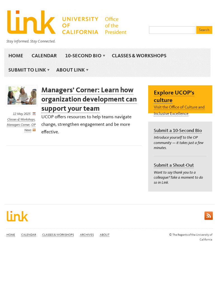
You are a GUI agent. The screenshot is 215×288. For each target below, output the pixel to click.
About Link (68, 70)
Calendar (44, 55)
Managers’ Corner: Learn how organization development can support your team (89, 99)
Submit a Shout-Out (174, 165)
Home (15, 55)
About (104, 235)
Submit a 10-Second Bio (178, 130)
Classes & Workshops (139, 55)
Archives (87, 235)
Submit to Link (25, 70)
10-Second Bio (81, 55)
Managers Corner (18, 125)
